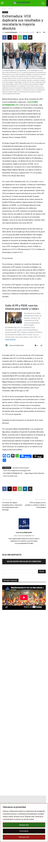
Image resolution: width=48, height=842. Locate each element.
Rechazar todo (24, 837)
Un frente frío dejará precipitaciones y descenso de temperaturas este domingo (12, 506)
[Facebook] (4, 37)
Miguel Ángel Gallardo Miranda (34, 473)
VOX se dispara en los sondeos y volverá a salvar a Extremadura (35, 505)
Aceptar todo (24, 825)
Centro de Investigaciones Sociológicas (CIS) (17, 470)
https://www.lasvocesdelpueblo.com (24, 535)
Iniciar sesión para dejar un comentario (24, 561)
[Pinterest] (15, 37)
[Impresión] (30, 37)
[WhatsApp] (20, 37)
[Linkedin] (25, 37)
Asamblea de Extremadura (21, 468)
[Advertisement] (19, 651)
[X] (9, 37)
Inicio (4, 9)
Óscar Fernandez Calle (10, 476)
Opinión (10, 9)
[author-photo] (24, 529)
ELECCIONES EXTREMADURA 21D (12, 473)
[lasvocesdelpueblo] (22, 3)
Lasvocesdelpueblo (11, 32)
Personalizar (24, 831)
